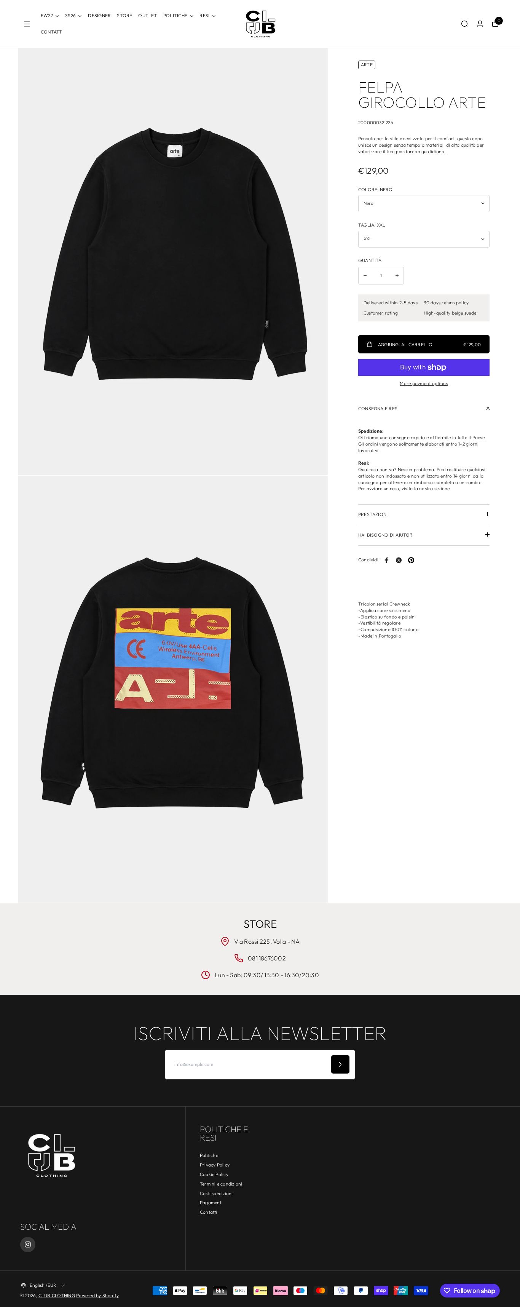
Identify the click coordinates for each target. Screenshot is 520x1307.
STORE (124, 15)
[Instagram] (27, 1244)
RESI (204, 15)
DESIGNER (99, 15)
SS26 (70, 15)
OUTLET (147, 15)
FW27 (47, 15)
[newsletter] (340, 1064)
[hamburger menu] (27, 24)
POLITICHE (175, 15)
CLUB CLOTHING (56, 1295)
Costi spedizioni (216, 1193)
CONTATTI (52, 32)
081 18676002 (267, 958)
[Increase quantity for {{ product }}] (397, 275)
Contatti (208, 1212)
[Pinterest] (411, 560)
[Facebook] (386, 560)
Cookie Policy (214, 1174)
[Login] (480, 23)
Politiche (209, 1155)
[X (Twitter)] (399, 560)
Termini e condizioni (221, 1184)
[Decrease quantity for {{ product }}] (365, 275)
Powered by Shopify (97, 1295)
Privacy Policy (215, 1165)
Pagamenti (211, 1202)
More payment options (424, 383)
